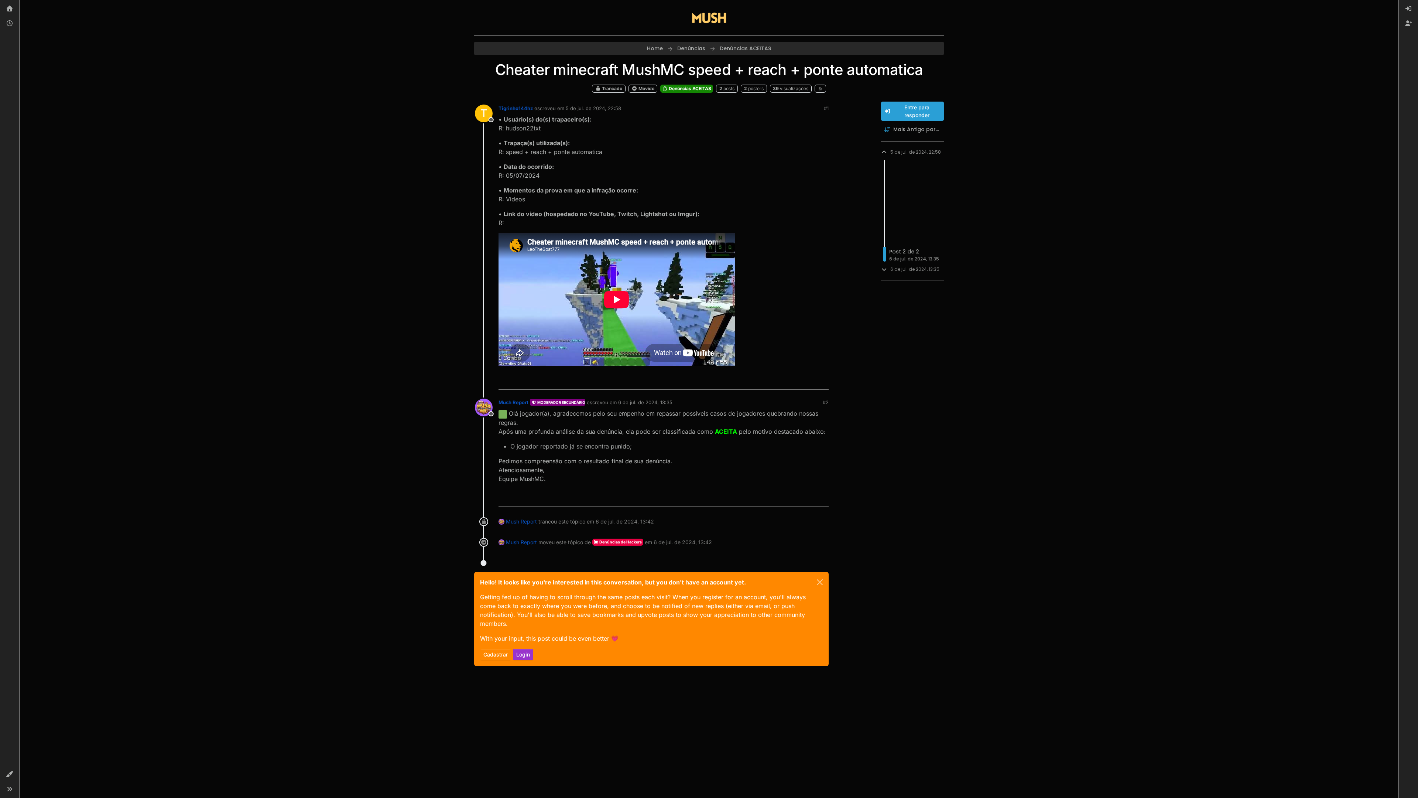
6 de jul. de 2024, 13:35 (645, 402)
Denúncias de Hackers (620, 542)
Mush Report (513, 402)
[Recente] (9, 24)
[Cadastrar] (1408, 24)
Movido (645, 88)
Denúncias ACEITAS (689, 88)
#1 (826, 108)
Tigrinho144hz (516, 108)
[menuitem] (1408, 9)
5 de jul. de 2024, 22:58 (593, 108)
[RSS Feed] (820, 89)
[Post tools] (822, 380)
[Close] (820, 582)
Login (523, 654)
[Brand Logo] (709, 18)
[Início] (9, 9)
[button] (9, 774)
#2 (826, 402)
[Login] (1408, 9)
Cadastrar (495, 654)
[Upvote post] (796, 380)
